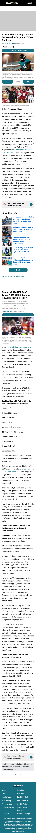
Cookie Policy (22, 804)
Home (4, 276)
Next (28, 82)
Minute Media (11, 818)
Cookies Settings (23, 814)
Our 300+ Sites (22, 794)
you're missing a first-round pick (19, 347)
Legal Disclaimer (8, 808)
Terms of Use (7, 804)
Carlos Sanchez (9, 43)
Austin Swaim (9, 311)
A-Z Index (5, 814)
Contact (5, 794)
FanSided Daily (23, 797)
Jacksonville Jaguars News (16, 276)
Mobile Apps (6, 797)
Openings (20, 790)
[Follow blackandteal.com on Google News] (31, 204)
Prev (7, 82)
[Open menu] (3, 3)
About (4, 790)
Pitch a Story (6, 801)
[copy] (13, 47)
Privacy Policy (22, 801)
